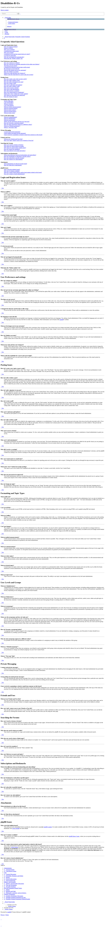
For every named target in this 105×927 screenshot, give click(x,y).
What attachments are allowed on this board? (15, 163)
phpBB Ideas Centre (74, 836)
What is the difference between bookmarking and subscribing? (20, 155)
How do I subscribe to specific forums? (14, 158)
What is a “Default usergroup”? (12, 126)
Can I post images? (9, 105)
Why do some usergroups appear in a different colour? (18, 124)
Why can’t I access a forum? (11, 87)
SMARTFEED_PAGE (13, 19)
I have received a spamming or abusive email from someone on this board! (23, 134)
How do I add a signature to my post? (13, 82)
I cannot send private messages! (12, 131)
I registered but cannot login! (11, 51)
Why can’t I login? (9, 52)
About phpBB (16, 828)
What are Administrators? (10, 117)
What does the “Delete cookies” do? (13, 58)
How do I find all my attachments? (13, 165)
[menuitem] (12, 22)
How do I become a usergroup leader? (14, 123)
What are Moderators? (9, 118)
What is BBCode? (8, 101)
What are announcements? (11, 108)
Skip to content (4, 10)
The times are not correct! (10, 65)
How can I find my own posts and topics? (15, 150)
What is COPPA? (8, 48)
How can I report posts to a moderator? (14, 92)
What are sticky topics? (10, 110)
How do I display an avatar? (11, 71)
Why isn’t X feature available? (12, 171)
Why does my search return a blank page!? (15, 147)
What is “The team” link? (10, 127)
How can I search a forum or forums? (13, 144)
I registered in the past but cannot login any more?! (17, 54)
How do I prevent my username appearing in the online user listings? (21, 64)
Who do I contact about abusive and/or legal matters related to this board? (23, 172)
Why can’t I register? (9, 49)
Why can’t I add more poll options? (13, 85)
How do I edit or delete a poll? (12, 86)
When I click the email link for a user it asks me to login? (18, 74)
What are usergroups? (9, 120)
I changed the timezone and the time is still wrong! (17, 67)
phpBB (61, 319)
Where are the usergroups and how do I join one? (16, 121)
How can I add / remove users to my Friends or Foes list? (18, 140)
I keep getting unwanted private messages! (15, 133)
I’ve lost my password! (10, 55)
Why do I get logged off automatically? (14, 57)
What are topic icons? (9, 113)
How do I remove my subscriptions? (13, 159)
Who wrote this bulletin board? (12, 169)
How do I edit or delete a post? (12, 80)
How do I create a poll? (10, 83)
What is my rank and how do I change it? (14, 73)
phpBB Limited (48, 827)
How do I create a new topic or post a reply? (15, 79)
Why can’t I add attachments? (11, 89)
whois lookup (14, 847)
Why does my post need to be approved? (14, 95)
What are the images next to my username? (15, 70)
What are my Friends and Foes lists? (13, 139)
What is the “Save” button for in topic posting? (16, 93)
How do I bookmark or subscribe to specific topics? (17, 156)
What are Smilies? (8, 104)
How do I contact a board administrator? (14, 174)
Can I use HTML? (9, 102)
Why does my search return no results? (14, 146)
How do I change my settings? (12, 62)
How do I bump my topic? (11, 96)
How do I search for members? (12, 149)
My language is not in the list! (11, 68)
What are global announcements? (12, 107)
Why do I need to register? (11, 46)
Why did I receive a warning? (11, 90)
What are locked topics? (10, 111)
